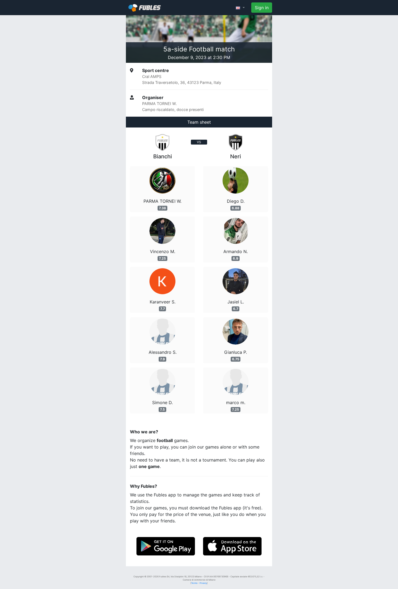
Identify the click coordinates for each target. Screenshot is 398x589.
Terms (194, 583)
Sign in (262, 7)
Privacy (203, 583)
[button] (240, 7)
